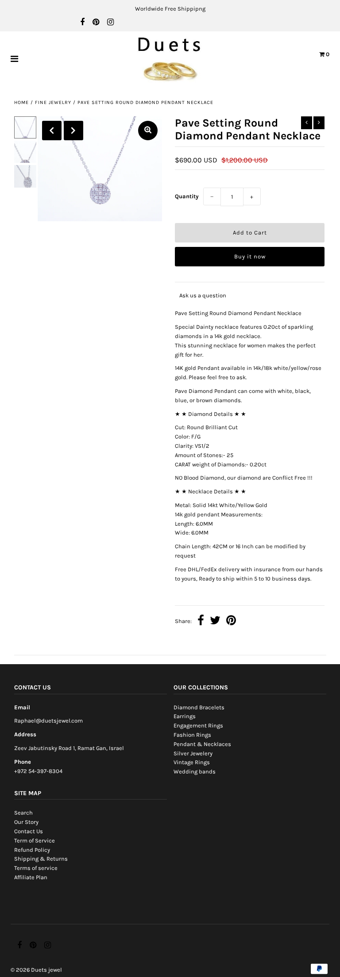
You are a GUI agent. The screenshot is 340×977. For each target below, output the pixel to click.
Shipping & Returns (41, 858)
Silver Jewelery (193, 753)
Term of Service (34, 840)
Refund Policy (32, 849)
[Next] (73, 130)
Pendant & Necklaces (202, 744)
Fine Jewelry (53, 102)
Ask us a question (202, 295)
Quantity (187, 196)
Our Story (26, 822)
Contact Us (28, 831)
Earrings (185, 716)
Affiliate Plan (30, 877)
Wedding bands (195, 771)
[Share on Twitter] (215, 621)
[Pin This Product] (231, 621)
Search (23, 812)
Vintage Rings (192, 762)
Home (21, 102)
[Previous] (52, 130)
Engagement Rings (198, 725)
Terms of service (36, 868)
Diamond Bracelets (199, 707)
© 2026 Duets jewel (36, 969)
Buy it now (250, 256)
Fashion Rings (192, 734)
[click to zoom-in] (148, 130)
